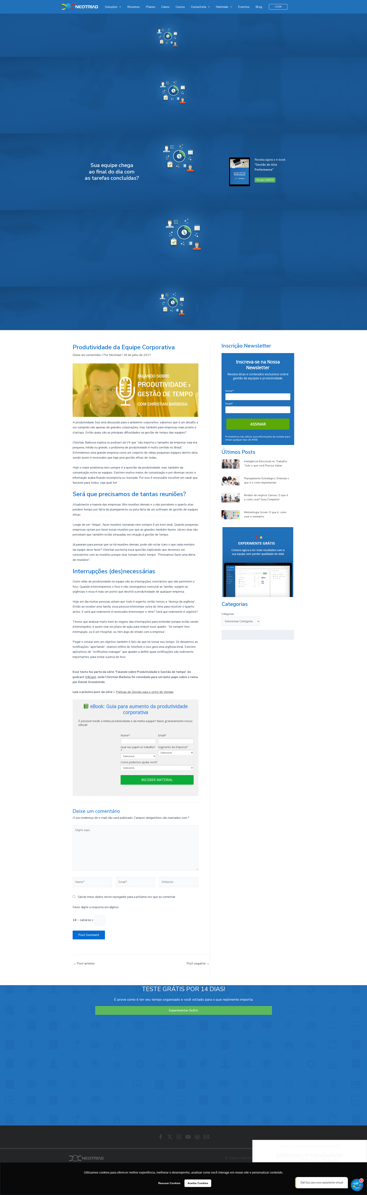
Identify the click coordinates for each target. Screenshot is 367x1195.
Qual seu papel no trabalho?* (138, 748)
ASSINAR (258, 424)
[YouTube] (188, 1136)
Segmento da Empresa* (173, 747)
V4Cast (90, 677)
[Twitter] (169, 1136)
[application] (119, 7)
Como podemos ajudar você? (139, 762)
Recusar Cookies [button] (169, 1183)
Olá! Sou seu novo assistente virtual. (321, 1182)
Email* (162, 735)
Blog (259, 7)
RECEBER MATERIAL (157, 779)
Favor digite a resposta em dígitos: (96, 907)
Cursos (180, 7)
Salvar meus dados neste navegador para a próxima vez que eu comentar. (127, 897)
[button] (278, 7)
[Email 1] (206, 1136)
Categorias (228, 614)
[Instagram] (179, 1136)
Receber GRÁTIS (265, 180)
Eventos (243, 7)
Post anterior (84, 963)
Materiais (222, 7)
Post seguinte (198, 963)
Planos (150, 7)
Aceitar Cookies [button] (198, 1183)
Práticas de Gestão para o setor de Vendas (145, 692)
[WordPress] (197, 1136)
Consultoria (198, 7)
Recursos (133, 7)
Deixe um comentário (87, 355)
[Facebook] (160, 1136)
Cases (165, 7)
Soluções (111, 7)
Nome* (125, 735)
